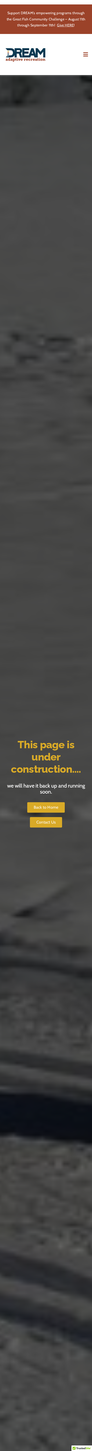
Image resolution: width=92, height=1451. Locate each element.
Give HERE (65, 25)
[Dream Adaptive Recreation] (26, 44)
